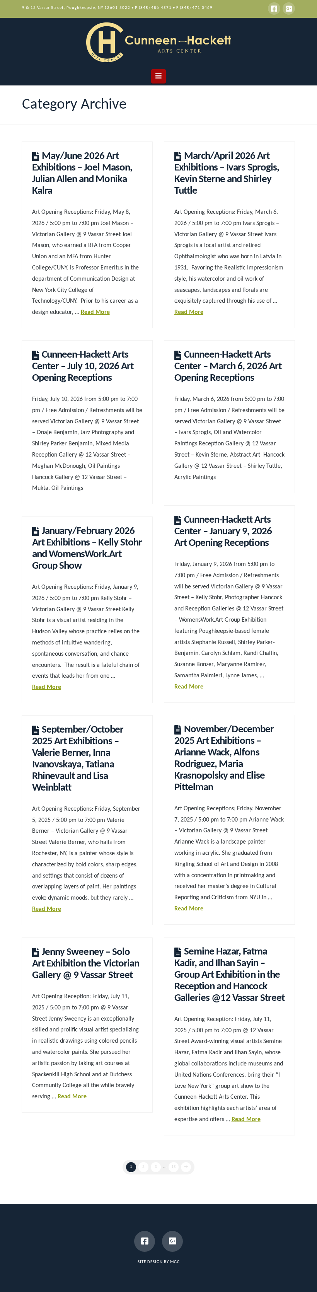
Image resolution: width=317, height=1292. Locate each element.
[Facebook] (274, 8)
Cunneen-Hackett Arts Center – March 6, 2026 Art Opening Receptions (227, 367)
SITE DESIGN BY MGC (159, 1262)
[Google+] (289, 8)
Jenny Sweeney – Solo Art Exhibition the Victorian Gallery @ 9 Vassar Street (85, 964)
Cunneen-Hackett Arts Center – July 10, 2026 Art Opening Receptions (82, 367)
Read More (95, 312)
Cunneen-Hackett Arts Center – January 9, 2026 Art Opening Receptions (223, 532)
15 (173, 1167)
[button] (158, 76)
